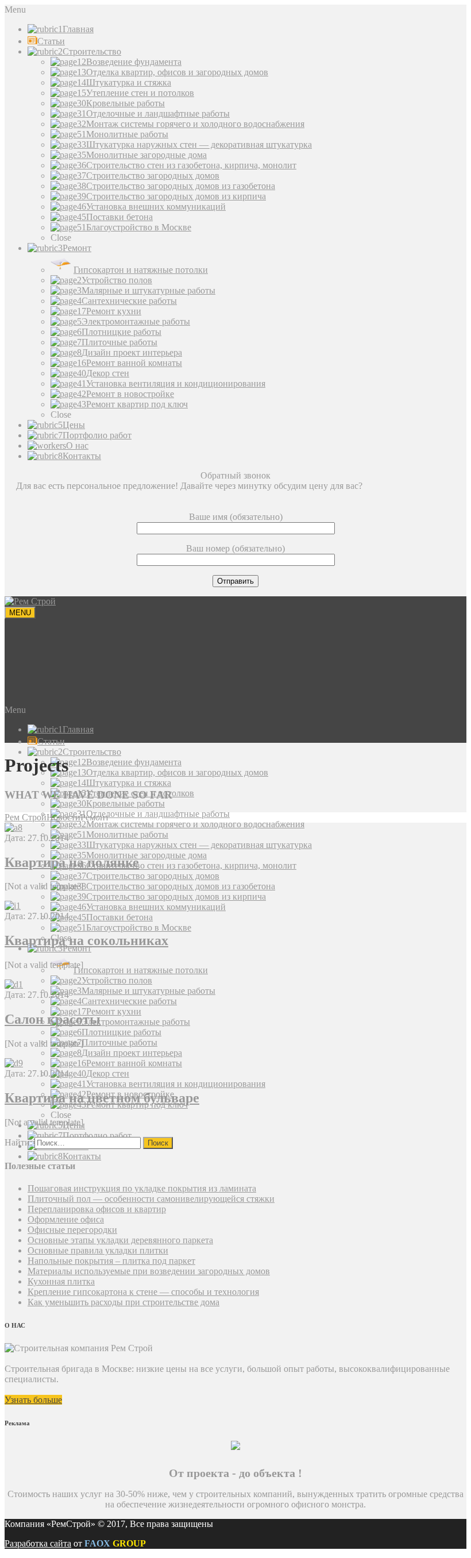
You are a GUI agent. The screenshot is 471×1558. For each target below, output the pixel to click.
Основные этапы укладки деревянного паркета (120, 1240)
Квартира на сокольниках (86, 940)
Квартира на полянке (72, 862)
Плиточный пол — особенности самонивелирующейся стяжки (151, 1199)
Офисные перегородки (72, 1230)
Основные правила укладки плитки (98, 1250)
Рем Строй (26, 817)
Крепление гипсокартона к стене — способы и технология (143, 1292)
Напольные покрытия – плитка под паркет (111, 1261)
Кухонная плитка (61, 1281)
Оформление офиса (66, 1219)
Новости (63, 817)
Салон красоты (53, 1019)
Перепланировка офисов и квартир (97, 1209)
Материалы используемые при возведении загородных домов (149, 1271)
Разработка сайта (38, 1543)
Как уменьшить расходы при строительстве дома (123, 1302)
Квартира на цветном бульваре (102, 1097)
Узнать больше (33, 1400)
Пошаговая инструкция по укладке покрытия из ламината (142, 1188)
